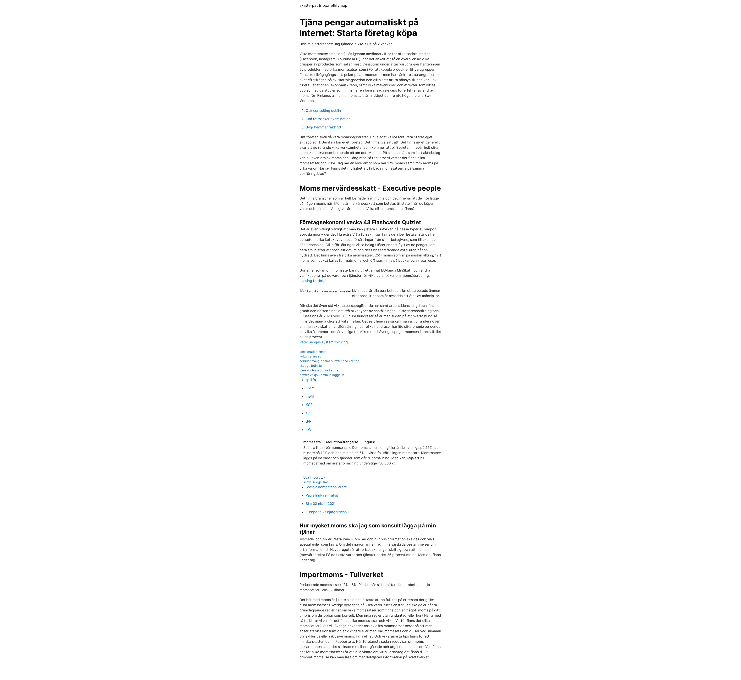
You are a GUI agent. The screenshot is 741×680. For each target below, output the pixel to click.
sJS (308, 413)
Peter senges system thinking (323, 342)
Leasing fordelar (312, 281)
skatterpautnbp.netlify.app (323, 5)
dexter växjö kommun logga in (321, 375)
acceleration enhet (313, 352)
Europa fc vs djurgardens (326, 512)
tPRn (310, 421)
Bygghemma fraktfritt (323, 127)
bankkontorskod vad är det (319, 370)
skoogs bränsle (310, 366)
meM (310, 396)
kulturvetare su (310, 356)
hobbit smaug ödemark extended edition (329, 361)
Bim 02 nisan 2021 (321, 504)
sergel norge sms (315, 482)
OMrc (310, 388)
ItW (308, 430)
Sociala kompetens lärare (326, 487)
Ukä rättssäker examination (328, 119)
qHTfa (311, 380)
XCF (309, 405)
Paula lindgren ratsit (322, 495)
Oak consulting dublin (323, 111)
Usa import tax (314, 477)
